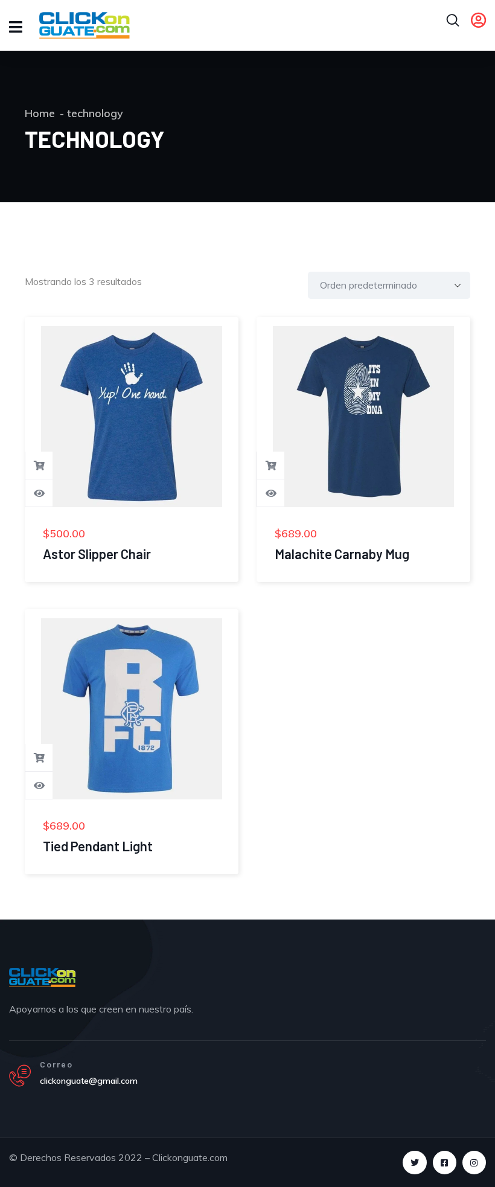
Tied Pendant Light (98, 846)
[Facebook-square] (444, 1162)
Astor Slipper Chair (97, 554)
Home (40, 113)
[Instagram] (474, 1162)
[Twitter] (414, 1162)
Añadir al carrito (39, 465)
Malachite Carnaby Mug (342, 554)
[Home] (42, 977)
